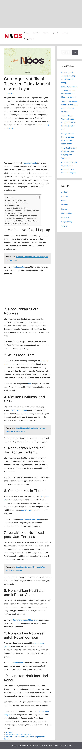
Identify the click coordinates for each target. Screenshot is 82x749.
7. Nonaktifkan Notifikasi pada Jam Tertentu (21, 216)
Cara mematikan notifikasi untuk (25, 620)
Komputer (35, 33)
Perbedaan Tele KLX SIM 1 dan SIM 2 (18, 734)
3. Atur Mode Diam (12, 205)
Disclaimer (36, 745)
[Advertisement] (41, 14)
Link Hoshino (66, 213)
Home (26, 33)
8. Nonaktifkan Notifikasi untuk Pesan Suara (21, 218)
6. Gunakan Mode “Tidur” (14, 213)
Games (45, 33)
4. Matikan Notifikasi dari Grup (16, 208)
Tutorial (64, 226)
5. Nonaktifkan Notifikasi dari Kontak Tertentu (22, 211)
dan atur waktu (27, 510)
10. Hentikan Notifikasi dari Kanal (17, 223)
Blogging (64, 196)
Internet (64, 33)
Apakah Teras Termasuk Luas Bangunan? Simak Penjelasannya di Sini (68, 122)
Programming (29, 39)
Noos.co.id (27, 745)
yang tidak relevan (19, 410)
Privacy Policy (47, 745)
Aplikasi (55, 33)
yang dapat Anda (30, 163)
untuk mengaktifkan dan (30, 519)
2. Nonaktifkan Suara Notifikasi (16, 203)
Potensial (9, 732)
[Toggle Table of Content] (37, 197)
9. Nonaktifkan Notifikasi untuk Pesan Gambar (22, 221)
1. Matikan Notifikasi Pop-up (15, 200)
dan (29, 384)
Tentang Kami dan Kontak (63, 745)
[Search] (75, 52)
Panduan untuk (19, 267)
